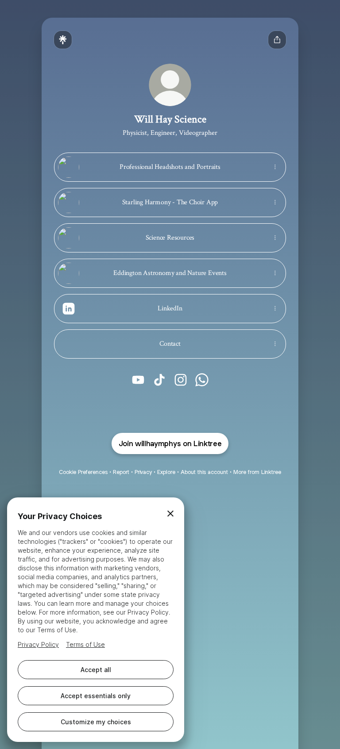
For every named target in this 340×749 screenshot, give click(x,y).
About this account (204, 472)
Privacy (143, 472)
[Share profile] (277, 40)
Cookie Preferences (83, 472)
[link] (138, 379)
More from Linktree (257, 472)
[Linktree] (63, 40)
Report (121, 472)
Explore (166, 472)
